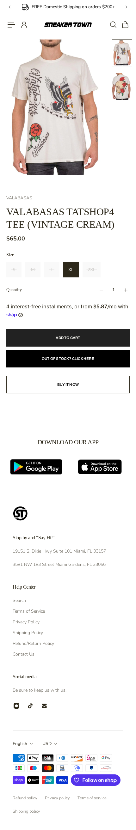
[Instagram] (16, 706)
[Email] (44, 706)
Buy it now (68, 384)
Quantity (14, 290)
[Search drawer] (113, 25)
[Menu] (11, 24)
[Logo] (68, 24)
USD (47, 744)
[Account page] (24, 25)
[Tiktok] (30, 706)
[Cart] (125, 25)
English (20, 744)
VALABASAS (19, 198)
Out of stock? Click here (68, 358)
